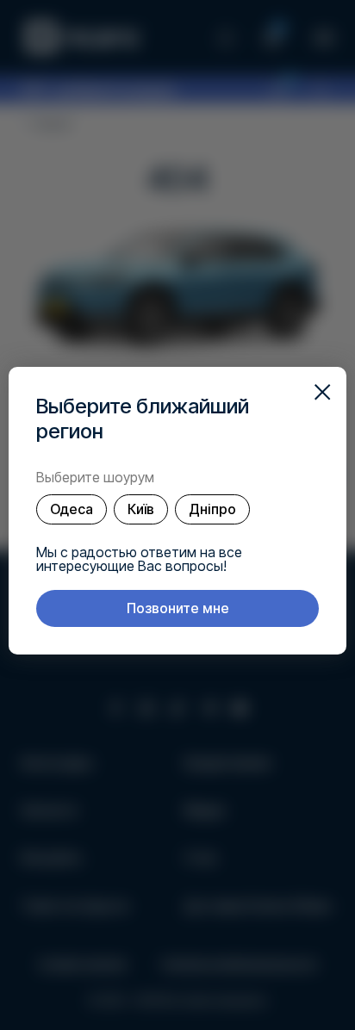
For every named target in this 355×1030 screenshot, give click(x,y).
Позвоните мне (178, 608)
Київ (141, 509)
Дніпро (212, 509)
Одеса (71, 509)
